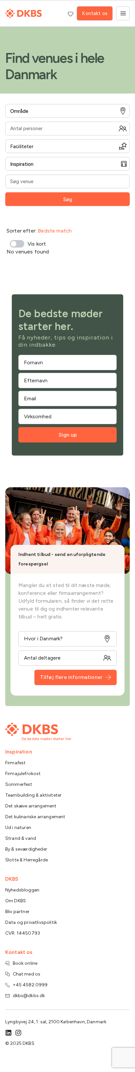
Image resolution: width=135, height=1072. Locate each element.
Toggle (17, 244)
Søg (67, 199)
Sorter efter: (39, 231)
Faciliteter (21, 146)
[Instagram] (18, 1032)
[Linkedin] (8, 1032)
